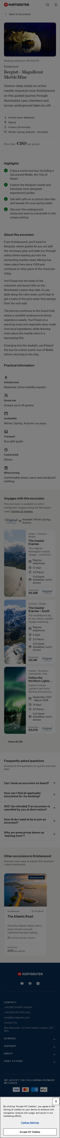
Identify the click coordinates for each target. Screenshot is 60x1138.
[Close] (56, 1101)
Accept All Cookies (30, 1131)
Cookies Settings (30, 1122)
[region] (30, 1117)
